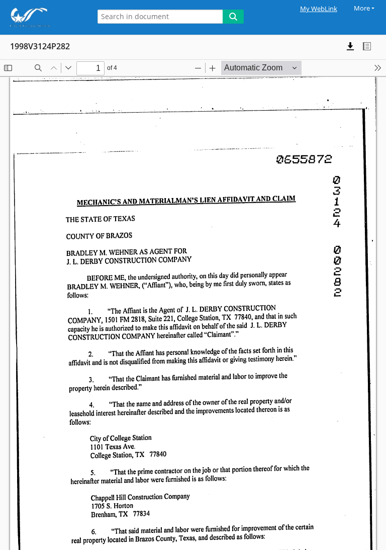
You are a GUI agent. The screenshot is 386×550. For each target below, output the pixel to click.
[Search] (233, 17)
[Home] (42, 17)
